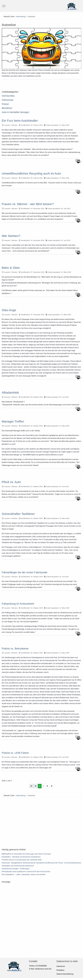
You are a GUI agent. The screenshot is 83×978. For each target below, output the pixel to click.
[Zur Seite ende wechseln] (51, 786)
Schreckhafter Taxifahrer (18, 514)
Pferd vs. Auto (11, 482)
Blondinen (7, 108)
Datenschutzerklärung (65, 974)
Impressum (61, 966)
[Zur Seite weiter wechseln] (47, 786)
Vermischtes (8, 95)
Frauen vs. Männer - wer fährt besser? (28, 204)
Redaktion (60, 970)
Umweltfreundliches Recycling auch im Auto (31, 173)
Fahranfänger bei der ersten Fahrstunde (24, 572)
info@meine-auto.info (43, 969)
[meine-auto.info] (41, 6)
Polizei (5, 104)
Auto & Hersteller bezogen (15, 112)
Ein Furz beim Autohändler (20, 120)
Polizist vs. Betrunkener (15, 648)
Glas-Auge (9, 310)
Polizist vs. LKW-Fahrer (15, 752)
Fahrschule (7, 100)
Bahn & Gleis (11, 267)
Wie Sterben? (11, 236)
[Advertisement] (41, 822)
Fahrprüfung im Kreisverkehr (18, 603)
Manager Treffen (13, 421)
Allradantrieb (10, 392)
